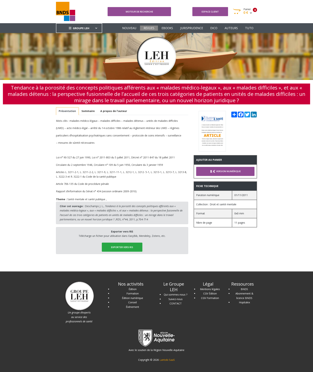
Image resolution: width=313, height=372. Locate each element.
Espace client (210, 11)
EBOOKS (167, 28)
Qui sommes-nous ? (175, 294)
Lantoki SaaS (167, 359)
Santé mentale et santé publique (86, 199)
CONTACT (176, 303)
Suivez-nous (175, 299)
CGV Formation (210, 298)
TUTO (249, 28)
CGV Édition (210, 293)
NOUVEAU (129, 28)
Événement (132, 307)
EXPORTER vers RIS (122, 247)
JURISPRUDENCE (191, 28)
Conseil (132, 302)
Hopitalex (244, 302)
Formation (132, 293)
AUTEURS (231, 28)
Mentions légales (210, 289)
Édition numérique (132, 298)
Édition (133, 289)
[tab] (67, 111)
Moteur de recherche (139, 11)
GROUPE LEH (81, 28)
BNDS (244, 289)
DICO (213, 28)
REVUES (149, 28)
